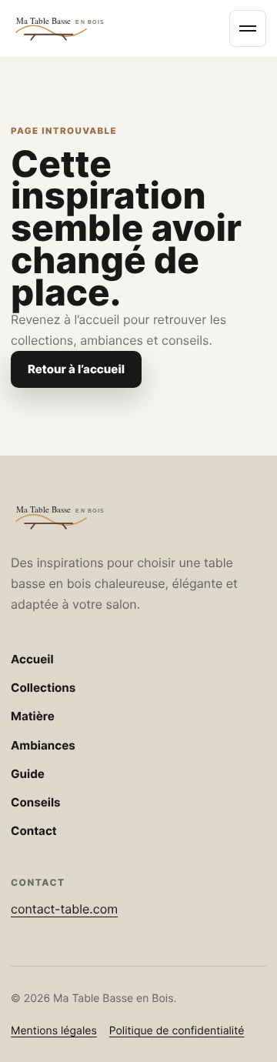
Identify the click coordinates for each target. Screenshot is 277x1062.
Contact (34, 830)
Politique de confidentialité (177, 1030)
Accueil (32, 659)
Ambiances (43, 745)
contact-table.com (64, 909)
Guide (28, 773)
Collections (43, 687)
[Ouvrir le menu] (247, 28)
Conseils (36, 802)
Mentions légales (54, 1030)
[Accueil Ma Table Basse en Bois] (115, 28)
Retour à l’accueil (76, 369)
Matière (33, 716)
